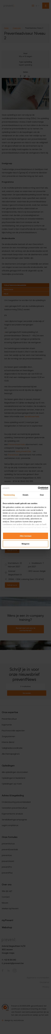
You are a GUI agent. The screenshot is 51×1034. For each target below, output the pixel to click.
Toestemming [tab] (9, 495)
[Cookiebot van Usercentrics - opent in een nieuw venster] (38, 488)
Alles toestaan (25, 536)
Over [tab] (42, 495)
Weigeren (25, 544)
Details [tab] (25, 495)
